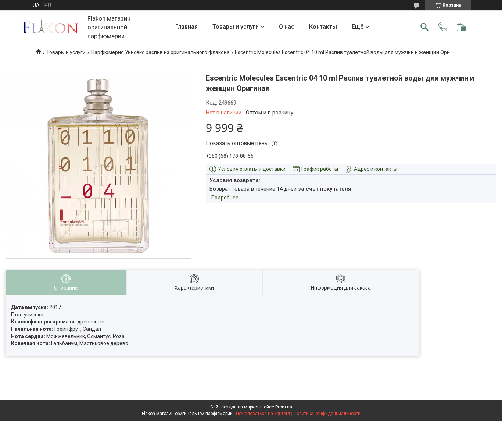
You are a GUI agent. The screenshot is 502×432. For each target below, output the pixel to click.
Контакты (323, 26)
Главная (186, 26)
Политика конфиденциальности (327, 413)
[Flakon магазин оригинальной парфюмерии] (51, 27)
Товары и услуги (235, 26)
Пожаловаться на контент (263, 413)
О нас (286, 26)
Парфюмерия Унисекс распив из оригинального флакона (160, 52)
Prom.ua (283, 407)
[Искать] (424, 27)
